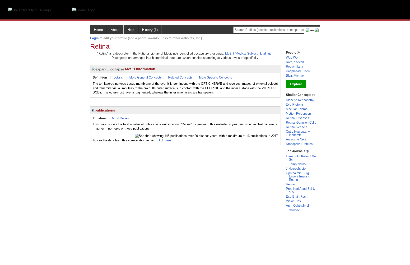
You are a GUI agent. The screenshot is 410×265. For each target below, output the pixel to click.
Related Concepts (180, 77)
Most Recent (121, 118)
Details (118, 77)
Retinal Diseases (297, 118)
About (115, 30)
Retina (290, 184)
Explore (296, 84)
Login (94, 38)
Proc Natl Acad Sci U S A (300, 190)
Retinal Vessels (296, 127)
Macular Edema (297, 109)
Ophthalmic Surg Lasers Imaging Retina (298, 176)
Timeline (99, 118)
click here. (165, 140)
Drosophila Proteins (299, 144)
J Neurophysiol (296, 168)
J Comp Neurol (296, 164)
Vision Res (293, 201)
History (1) (150, 30)
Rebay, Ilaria (294, 66)
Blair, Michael (295, 75)
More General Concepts (145, 77)
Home (98, 30)
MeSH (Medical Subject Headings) (248, 53)
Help (130, 30)
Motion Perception (298, 113)
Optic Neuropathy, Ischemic (298, 133)
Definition (100, 77)
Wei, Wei (292, 57)
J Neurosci (293, 210)
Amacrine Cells (296, 139)
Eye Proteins (295, 104)
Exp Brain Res (296, 196)
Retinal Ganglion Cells (301, 122)
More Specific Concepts (215, 77)
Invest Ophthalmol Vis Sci (301, 157)
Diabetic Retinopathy (300, 100)
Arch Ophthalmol (297, 205)
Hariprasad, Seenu (298, 71)
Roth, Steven (295, 62)
